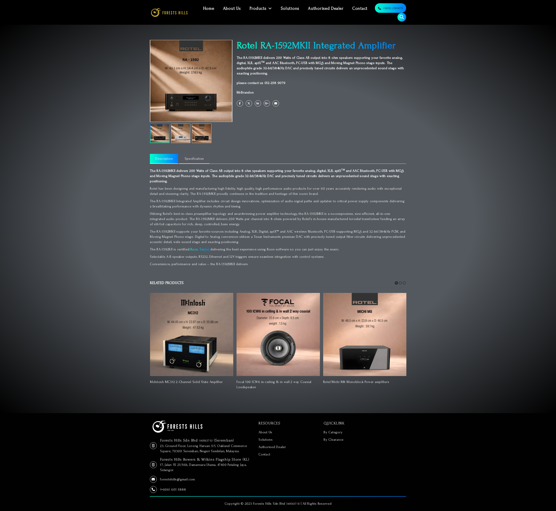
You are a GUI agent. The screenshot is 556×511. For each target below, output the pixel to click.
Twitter (249, 103)
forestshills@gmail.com (177, 479)
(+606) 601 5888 (173, 489)
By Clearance (334, 440)
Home (208, 8)
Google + (267, 103)
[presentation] (151, 81)
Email (276, 103)
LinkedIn (258, 103)
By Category (333, 432)
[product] (191, 334)
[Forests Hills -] (169, 12)
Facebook (240, 103)
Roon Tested (199, 249)
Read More (226, 300)
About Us (232, 8)
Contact (359, 8)
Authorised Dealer (326, 8)
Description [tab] (164, 159)
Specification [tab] (194, 159)
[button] (396, 283)
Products (258, 8)
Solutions (290, 8)
